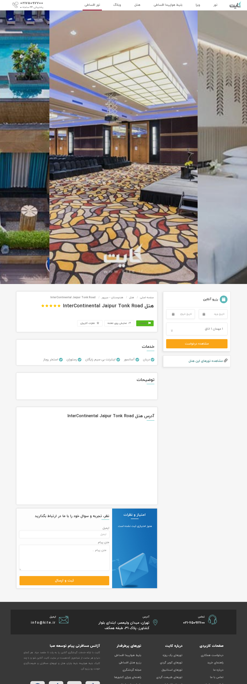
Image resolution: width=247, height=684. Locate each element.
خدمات (143, 323)
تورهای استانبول (172, 670)
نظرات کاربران (88, 323)
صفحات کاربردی (211, 646)
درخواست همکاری (212, 655)
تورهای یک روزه (172, 655)
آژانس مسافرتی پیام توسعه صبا (75, 646)
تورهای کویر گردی (171, 663)
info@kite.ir (43, 622)
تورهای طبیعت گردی (169, 677)
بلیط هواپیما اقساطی (127, 655)
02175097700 (31, 3)
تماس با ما (216, 677)
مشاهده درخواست (197, 344)
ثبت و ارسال (64, 580)
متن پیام (103, 542)
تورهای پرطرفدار (129, 646)
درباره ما (218, 670)
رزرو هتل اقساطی (130, 663)
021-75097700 (194, 622)
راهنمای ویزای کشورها (127, 677)
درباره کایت (173, 646)
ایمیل (106, 528)
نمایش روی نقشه (117, 323)
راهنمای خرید (215, 663)
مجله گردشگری (132, 670)
